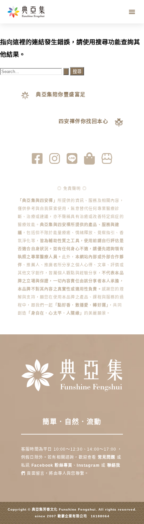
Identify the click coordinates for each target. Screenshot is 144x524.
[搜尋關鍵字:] (35, 71)
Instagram (89, 465)
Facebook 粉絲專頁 (52, 465)
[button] (132, 12)
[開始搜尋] (66, 71)
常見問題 (107, 457)
